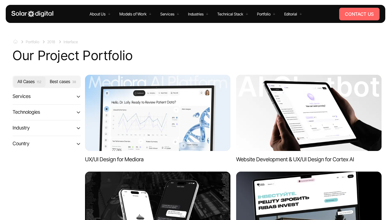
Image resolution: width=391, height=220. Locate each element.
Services (22, 96)
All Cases (29, 81)
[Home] (32, 14)
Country (21, 143)
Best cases (63, 81)
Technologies (26, 112)
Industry (21, 128)
